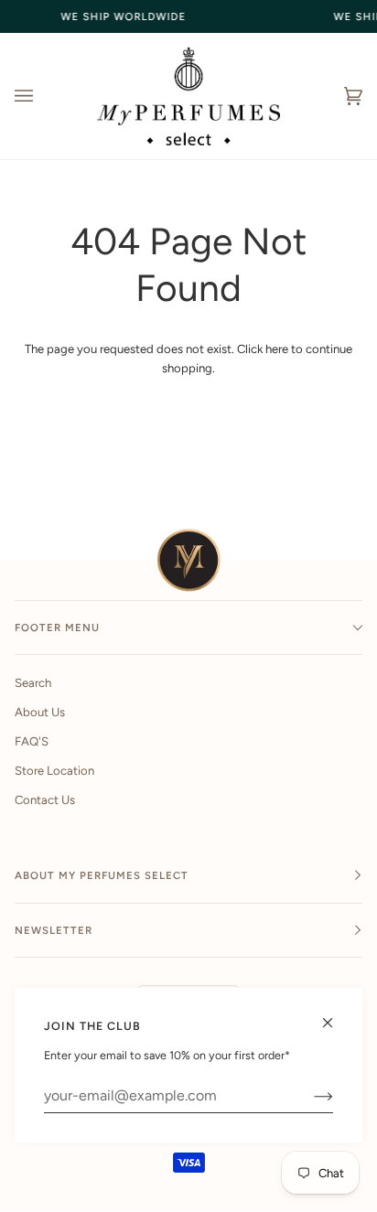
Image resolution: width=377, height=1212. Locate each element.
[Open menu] (42, 96)
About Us (40, 712)
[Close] (335, 1015)
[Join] (309, 1095)
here (276, 349)
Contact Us (45, 800)
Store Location (54, 771)
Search (33, 683)
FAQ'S (31, 741)
